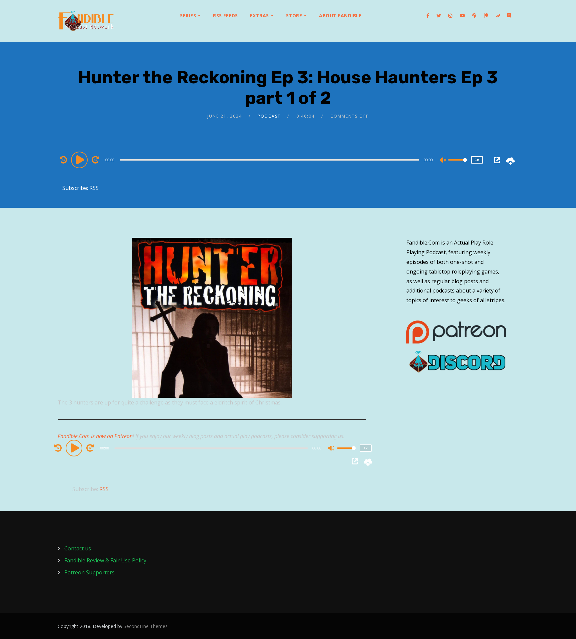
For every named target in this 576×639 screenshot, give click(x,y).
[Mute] (443, 160)
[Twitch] (497, 15)
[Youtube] (462, 15)
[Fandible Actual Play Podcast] (86, 21)
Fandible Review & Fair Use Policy (105, 560)
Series (188, 15)
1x (477, 160)
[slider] (457, 165)
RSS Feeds (225, 15)
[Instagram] (450, 15)
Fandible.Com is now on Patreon (95, 436)
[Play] (80, 159)
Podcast (269, 116)
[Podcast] (474, 15)
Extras (259, 15)
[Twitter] (439, 15)
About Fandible (340, 15)
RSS (94, 188)
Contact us (77, 548)
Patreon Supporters (89, 572)
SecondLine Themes (146, 626)
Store (294, 15)
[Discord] (509, 15)
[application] (270, 159)
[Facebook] (428, 15)
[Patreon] (486, 15)
